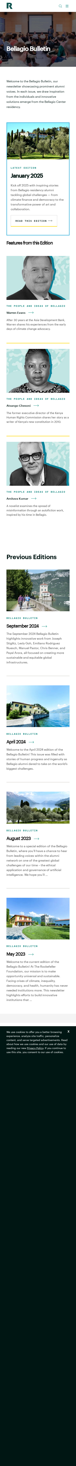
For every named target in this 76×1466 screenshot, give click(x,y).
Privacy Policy (35, 1048)
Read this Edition (31, 220)
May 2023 (15, 953)
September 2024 (22, 625)
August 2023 (18, 838)
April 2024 (16, 741)
